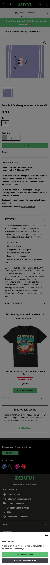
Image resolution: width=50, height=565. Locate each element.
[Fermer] (46, 535)
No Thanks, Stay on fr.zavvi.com (25, 561)
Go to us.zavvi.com (25, 554)
